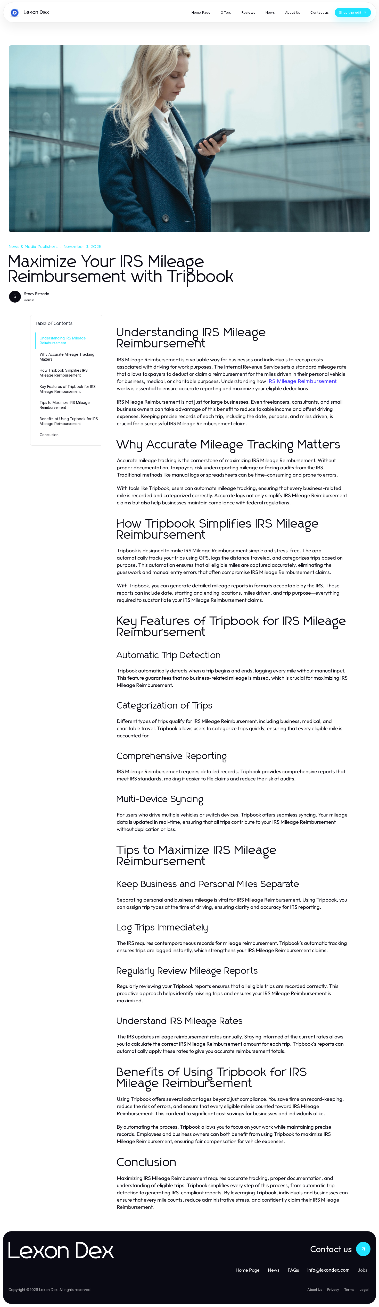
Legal (363, 1289)
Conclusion (49, 434)
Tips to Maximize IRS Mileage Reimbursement (65, 405)
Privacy (333, 1289)
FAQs (293, 1270)
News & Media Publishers (33, 247)
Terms (349, 1289)
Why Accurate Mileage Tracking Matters (67, 356)
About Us (314, 1289)
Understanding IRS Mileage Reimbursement (63, 340)
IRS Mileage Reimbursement (302, 381)
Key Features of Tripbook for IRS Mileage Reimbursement (68, 389)
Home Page (248, 1270)
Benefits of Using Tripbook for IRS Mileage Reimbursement (69, 421)
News (273, 1270)
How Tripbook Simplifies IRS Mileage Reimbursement (64, 372)
